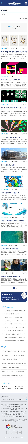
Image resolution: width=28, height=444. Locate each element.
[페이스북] (8, 432)
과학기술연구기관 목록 (7, 388)
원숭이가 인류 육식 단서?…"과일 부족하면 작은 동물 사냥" (14, 359)
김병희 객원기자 (14, 134)
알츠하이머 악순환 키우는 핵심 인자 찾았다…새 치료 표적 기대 (14, 363)
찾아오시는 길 (12, 399)
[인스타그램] (12, 432)
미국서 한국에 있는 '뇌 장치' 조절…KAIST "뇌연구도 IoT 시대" (14, 351)
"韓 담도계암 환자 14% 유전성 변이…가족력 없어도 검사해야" (15, 340)
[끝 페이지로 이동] (19, 288)
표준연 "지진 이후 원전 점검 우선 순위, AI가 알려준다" (13, 371)
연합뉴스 (12, 76)
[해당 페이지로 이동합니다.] (14, 35)
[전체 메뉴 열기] (1, 3)
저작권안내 (20, 399)
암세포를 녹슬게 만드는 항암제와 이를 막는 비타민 (15, 310)
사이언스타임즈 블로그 (20, 388)
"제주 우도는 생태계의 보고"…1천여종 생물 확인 (14, 334)
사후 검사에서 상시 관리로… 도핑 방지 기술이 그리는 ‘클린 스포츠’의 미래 (15, 320)
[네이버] (16, 432)
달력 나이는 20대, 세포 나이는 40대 (12, 314)
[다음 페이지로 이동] (16, 288)
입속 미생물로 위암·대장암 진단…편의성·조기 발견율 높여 (15, 327)
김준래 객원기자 (14, 189)
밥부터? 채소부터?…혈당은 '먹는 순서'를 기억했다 (15, 324)
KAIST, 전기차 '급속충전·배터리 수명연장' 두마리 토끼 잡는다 (15, 337)
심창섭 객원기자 (14, 162)
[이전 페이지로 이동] (11, 288)
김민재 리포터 (13, 48)
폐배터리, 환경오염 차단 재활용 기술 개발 (10, 367)
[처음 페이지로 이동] (8, 288)
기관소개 (4, 399)
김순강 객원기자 (10, 273)
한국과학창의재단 (20, 386)
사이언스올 (5, 386)
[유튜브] (20, 432)
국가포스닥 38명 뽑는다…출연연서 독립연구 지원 (15, 330)
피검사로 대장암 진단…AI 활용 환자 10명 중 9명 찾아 (13, 355)
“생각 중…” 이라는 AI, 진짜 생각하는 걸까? (13, 317)
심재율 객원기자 (13, 245)
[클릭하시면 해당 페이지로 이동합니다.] (14, 3)
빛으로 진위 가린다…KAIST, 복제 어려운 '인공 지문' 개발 (14, 375)
